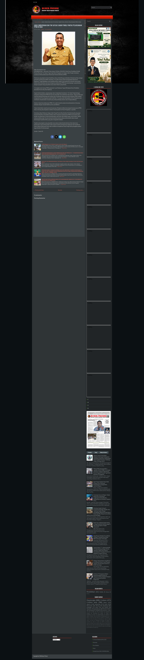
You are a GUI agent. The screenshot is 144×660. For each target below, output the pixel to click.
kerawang (101, 618)
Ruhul (99, 616)
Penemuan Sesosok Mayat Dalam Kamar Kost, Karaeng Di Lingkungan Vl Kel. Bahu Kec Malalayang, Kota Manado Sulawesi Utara (102, 497)
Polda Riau (93, 623)
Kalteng (106, 607)
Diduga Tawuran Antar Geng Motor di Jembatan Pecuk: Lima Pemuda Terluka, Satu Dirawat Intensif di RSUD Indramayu (101, 563)
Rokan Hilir (89, 624)
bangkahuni (108, 624)
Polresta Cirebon (107, 609)
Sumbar (97, 624)
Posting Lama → (80, 190)
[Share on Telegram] (60, 137)
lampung (104, 616)
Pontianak (108, 623)
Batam (88, 617)
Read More (64, 148)
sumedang (95, 613)
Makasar (107, 617)
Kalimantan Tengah (106, 610)
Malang (107, 621)
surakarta (107, 611)
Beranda (60, 190)
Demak (107, 620)
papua (103, 626)
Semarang (91, 610)
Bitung (98, 606)
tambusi (95, 627)
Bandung (105, 606)
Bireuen (102, 620)
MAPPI (103, 621)
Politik (101, 592)
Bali (108, 616)
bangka (88, 613)
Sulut (93, 624)
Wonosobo (89, 606)
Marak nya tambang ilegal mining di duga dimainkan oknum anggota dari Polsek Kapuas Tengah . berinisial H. (101, 525)
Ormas (107, 592)
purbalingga (108, 626)
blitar (102, 611)
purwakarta (90, 627)
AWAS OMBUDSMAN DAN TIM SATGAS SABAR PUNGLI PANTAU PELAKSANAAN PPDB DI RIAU (58, 26)
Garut (94, 614)
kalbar (88, 616)
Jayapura (102, 617)
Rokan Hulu (98, 607)
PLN (87, 593)
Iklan (94, 648)
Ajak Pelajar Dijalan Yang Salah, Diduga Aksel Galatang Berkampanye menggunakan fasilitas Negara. (101, 484)
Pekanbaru (89, 609)
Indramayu (97, 604)
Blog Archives (103, 452)
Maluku (88, 623)
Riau (98, 611)
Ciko (92, 617)
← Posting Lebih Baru (39, 190)
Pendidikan (91, 592)
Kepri (94, 621)
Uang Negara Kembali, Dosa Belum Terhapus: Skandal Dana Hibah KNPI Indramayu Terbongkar (101, 537)
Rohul (39, 22)
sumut (92, 620)
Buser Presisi (45, 656)
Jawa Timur (93, 616)
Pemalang (89, 614)
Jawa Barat (96, 617)
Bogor (107, 613)
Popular (90, 452)
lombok (99, 626)
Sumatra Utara (90, 618)
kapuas (95, 618)
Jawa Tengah (91, 611)
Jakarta (89, 604)
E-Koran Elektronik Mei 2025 (99, 639)
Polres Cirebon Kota (100, 623)
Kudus (98, 621)
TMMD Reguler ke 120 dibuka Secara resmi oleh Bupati (54, 144)
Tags (96, 452)
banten (107, 614)
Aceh (106, 604)
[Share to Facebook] (52, 137)
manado (98, 610)
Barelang (97, 620)
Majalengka (91, 600)
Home (36, 22)
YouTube (35, 2)
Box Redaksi (96, 645)
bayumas (89, 626)
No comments (48, 29)
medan (105, 618)
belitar (101, 613)
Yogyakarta (103, 624)
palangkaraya (97, 609)
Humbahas (89, 621)
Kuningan (89, 607)
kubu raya (95, 626)
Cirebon (103, 600)
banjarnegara (101, 614)
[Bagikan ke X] (56, 137)
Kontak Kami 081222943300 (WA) (101, 651)
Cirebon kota (92, 602)
